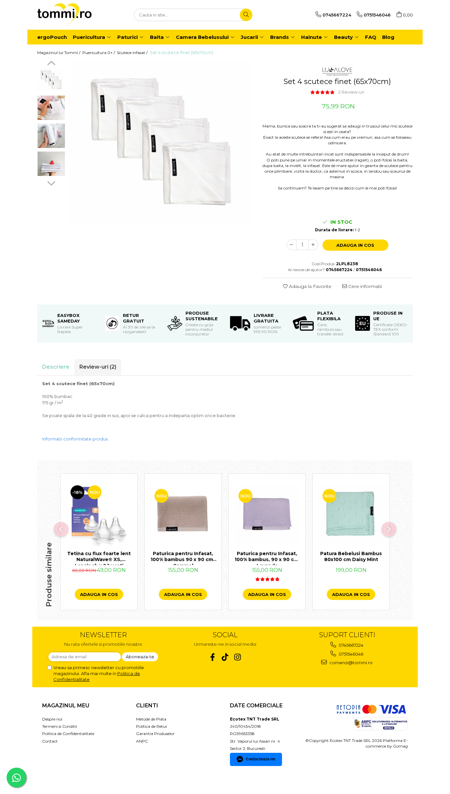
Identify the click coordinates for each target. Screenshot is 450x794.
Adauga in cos (355, 245)
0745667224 (350, 645)
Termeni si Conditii (59, 726)
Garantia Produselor (155, 733)
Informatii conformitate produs (75, 438)
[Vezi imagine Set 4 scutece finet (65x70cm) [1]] (51, 108)
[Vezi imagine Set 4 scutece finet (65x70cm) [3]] (51, 164)
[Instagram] (237, 657)
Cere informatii (364, 286)
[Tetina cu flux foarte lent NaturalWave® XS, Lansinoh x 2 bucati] (99, 513)
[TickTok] (225, 657)
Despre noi (52, 719)
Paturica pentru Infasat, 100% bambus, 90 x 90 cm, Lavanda (267, 558)
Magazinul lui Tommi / (59, 52)
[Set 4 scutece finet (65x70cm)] (160, 142)
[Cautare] (246, 15)
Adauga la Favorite (309, 286)
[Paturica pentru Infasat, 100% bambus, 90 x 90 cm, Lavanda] (267, 513)
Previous (51, 64)
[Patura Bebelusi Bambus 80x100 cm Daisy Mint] (351, 513)
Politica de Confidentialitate (68, 733)
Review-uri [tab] (97, 367)
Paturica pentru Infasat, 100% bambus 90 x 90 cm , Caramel (183, 558)
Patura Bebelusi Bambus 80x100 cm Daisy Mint (351, 556)
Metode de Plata (151, 719)
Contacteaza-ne (260, 759)
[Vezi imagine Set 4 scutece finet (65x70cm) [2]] (51, 136)
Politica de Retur (151, 726)
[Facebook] (212, 657)
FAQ (370, 37)
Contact (50, 741)
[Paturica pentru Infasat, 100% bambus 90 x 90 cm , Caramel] (183, 513)
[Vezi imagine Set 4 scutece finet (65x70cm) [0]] (51, 80)
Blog (388, 37)
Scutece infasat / (133, 52)
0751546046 (350, 654)
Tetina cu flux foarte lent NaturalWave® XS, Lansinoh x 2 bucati (99, 558)
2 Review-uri (351, 92)
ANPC (142, 741)
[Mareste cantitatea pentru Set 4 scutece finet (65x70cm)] (313, 245)
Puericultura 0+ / (99, 52)
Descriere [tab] (56, 367)
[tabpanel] (160, 142)
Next (51, 182)
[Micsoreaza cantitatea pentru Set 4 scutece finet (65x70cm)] (291, 245)
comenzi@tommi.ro (350, 662)
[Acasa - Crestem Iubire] (70, 14)
